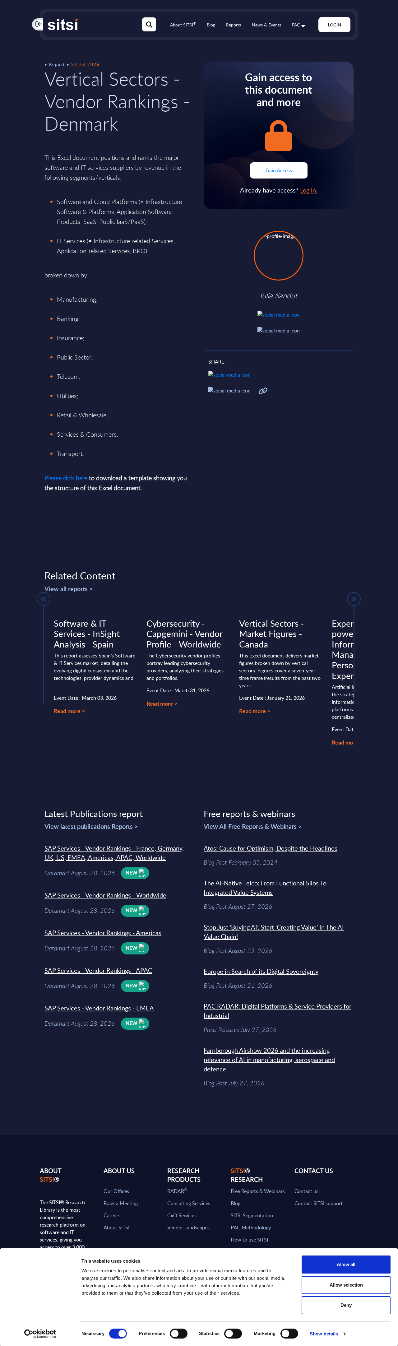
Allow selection (346, 1285)
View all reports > (68, 588)
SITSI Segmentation (252, 1215)
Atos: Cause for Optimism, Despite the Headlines (270, 848)
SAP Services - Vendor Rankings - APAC (98, 970)
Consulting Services (188, 1203)
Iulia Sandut (278, 295)
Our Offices (116, 1191)
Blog (211, 25)
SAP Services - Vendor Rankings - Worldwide (105, 895)
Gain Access (279, 170)
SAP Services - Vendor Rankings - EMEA (99, 1008)
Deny (346, 1305)
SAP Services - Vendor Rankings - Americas (102, 932)
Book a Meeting (121, 1203)
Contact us (306, 1191)
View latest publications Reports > (91, 826)
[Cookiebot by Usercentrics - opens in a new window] (40, 1334)
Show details (324, 1333)
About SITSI (183, 25)
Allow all (346, 1264)
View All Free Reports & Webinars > (253, 826)
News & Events (266, 25)
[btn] (43, 599)
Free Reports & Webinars (258, 1191)
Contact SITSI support (318, 1203)
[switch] (178, 1334)
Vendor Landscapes (188, 1227)
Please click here (65, 478)
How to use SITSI (249, 1239)
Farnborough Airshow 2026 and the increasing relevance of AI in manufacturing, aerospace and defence (269, 1059)
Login (334, 25)
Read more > (69, 711)
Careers (112, 1215)
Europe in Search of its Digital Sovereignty (261, 971)
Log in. (308, 190)
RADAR (177, 1191)
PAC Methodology (251, 1227)
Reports (233, 25)
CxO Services (182, 1215)
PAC (296, 25)
